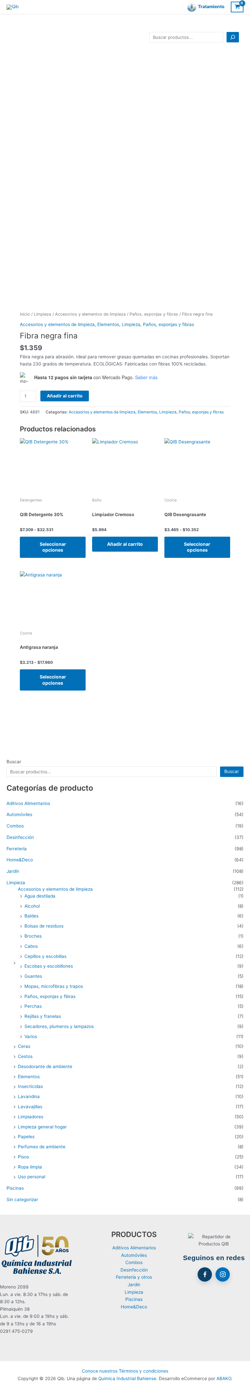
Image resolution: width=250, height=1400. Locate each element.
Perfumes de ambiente (41, 1146)
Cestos (25, 1056)
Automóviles (19, 814)
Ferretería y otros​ (134, 1277)
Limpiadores (30, 1116)
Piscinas (15, 1188)
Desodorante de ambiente (45, 1066)
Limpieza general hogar (42, 1126)
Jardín (13, 871)
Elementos (29, 1076)
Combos (15, 825)
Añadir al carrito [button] (125, 544)
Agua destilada (39, 896)
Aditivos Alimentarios (28, 803)
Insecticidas (30, 1086)
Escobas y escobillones (48, 966)
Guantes (33, 976)
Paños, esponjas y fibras (50, 996)
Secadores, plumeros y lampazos (59, 1026)
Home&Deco (20, 859)
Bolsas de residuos (43, 926)
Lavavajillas (30, 1106)
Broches (33, 936)
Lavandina (29, 1096)
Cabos (31, 946)
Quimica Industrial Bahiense (127, 1378)
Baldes (31, 915)
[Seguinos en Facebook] (205, 1274)
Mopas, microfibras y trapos (53, 986)
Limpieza (16, 882)
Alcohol (32, 906)
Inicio (25, 314)
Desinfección (20, 837)
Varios (30, 1036)
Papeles (26, 1136)
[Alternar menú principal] (13, 37)
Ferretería (17, 848)
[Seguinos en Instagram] (222, 1274)
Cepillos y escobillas (45, 956)
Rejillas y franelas (42, 1016)
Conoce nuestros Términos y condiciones (125, 1371)
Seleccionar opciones (53, 547)
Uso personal (31, 1176)
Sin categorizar (22, 1199)
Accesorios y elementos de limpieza (55, 889)
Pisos (23, 1156)
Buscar (14, 761)
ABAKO (223, 1378)
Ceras (24, 1046)
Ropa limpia (30, 1166)
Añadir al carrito (64, 395)
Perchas (33, 1006)
